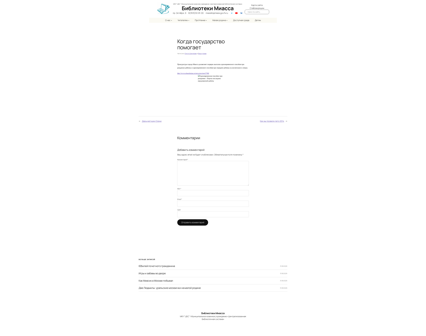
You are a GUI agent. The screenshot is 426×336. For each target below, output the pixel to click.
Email (179, 199)
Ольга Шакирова (191, 53)
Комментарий (182, 160)
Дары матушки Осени (152, 121)
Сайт (179, 210)
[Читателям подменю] (188, 20)
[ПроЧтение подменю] (206, 20)
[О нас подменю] (171, 20)
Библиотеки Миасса (208, 8)
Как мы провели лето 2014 (272, 121)
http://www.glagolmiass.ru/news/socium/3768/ (193, 73)
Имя (179, 189)
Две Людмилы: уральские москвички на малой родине (170, 288)
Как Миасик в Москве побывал (156, 280)
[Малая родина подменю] (227, 20)
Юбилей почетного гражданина (157, 266)
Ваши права (202, 53)
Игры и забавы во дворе (152, 273)
